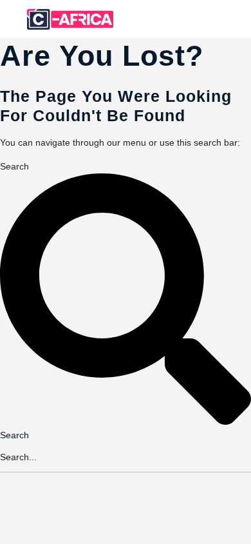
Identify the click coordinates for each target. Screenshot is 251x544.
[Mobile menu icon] (13, 19)
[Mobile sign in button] (190, 18)
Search (14, 166)
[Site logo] (71, 19)
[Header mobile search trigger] (240, 18)
